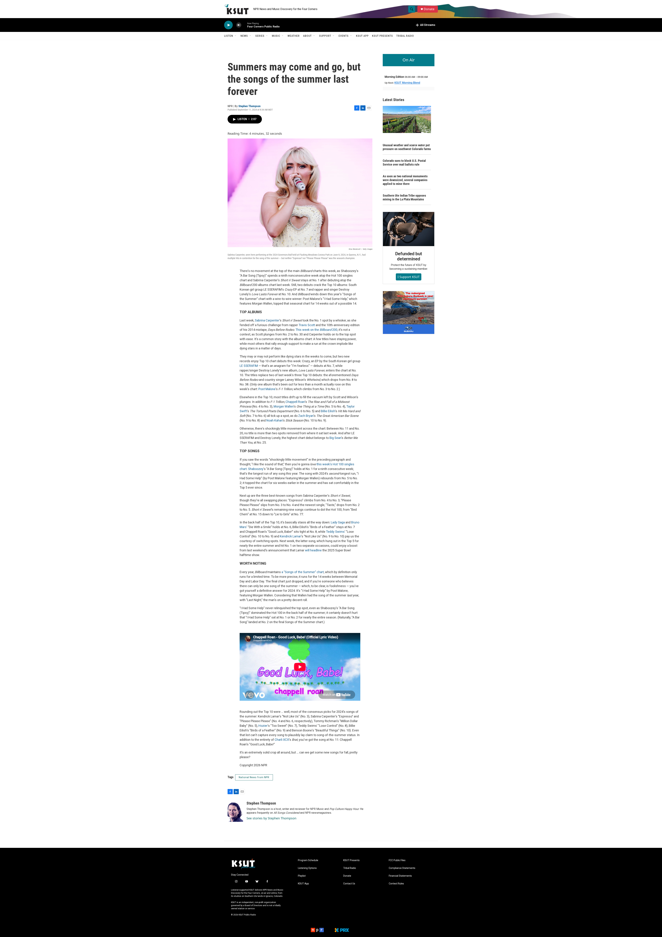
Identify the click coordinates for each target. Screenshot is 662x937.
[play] (228, 25)
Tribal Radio (405, 35)
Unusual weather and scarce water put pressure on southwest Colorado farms (407, 147)
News (244, 35)
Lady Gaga (338, 522)
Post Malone (266, 389)
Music (276, 35)
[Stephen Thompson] (235, 811)
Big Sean (335, 438)
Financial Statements (400, 876)
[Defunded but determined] (408, 229)
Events (344, 35)
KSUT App (362, 35)
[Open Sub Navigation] (235, 35)
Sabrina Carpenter (267, 320)
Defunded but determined (408, 256)
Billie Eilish (328, 411)
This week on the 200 (316, 329)
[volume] (239, 25)
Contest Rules (396, 883)
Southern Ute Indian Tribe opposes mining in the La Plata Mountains (404, 197)
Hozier (263, 725)
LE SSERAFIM (249, 366)
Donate (429, 9)
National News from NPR (254, 777)
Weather (294, 35)
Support (325, 35)
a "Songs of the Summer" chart (303, 572)
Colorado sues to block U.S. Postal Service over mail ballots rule (404, 162)
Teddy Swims (335, 531)
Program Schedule (308, 860)
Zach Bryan (305, 416)
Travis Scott (307, 325)
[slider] (244, 25)
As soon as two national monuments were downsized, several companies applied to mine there (405, 180)
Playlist (302, 876)
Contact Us (349, 883)
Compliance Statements (402, 868)
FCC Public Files (397, 860)
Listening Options (307, 868)
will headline (313, 550)
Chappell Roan (295, 402)
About (307, 35)
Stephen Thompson (249, 106)
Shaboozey (255, 469)
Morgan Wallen (284, 406)
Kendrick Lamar (290, 536)
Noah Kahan (274, 420)
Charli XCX (282, 739)
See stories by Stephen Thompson (271, 818)
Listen (228, 35)
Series (259, 35)
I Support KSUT (409, 277)
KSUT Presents (382, 35)
